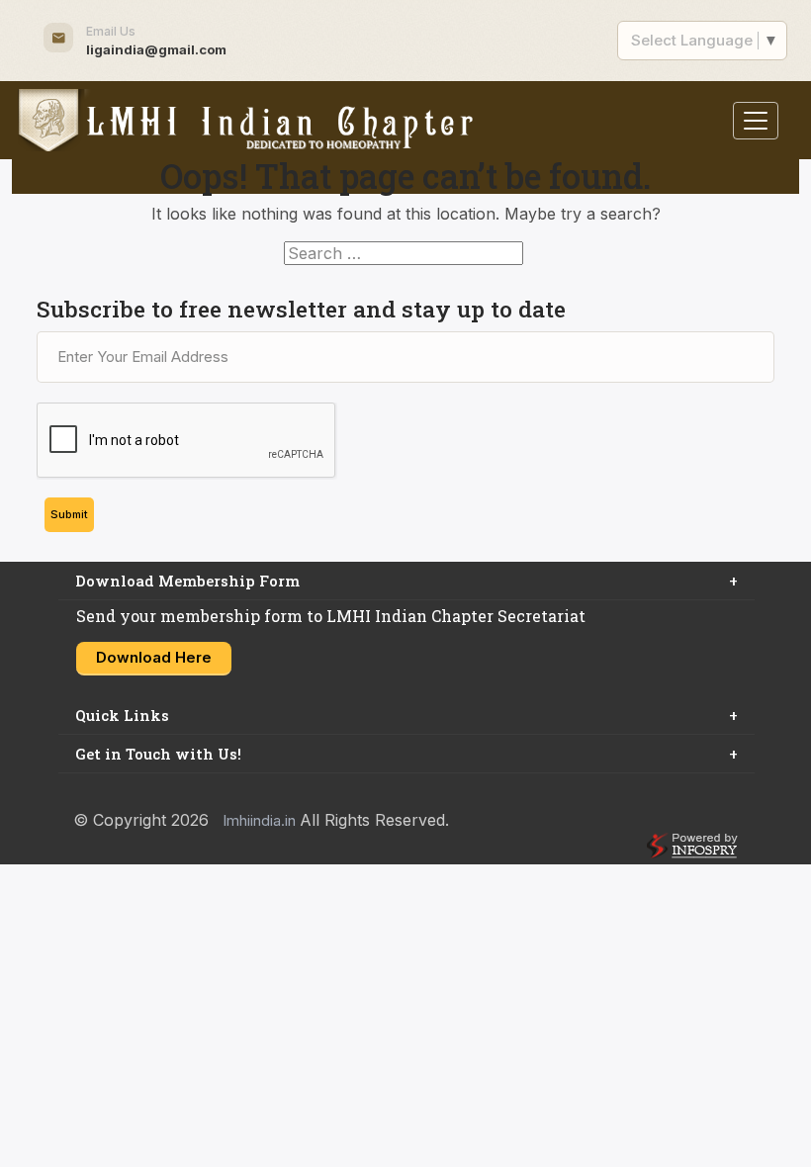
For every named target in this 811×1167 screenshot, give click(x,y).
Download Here (154, 657)
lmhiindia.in (262, 820)
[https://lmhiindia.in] (245, 120)
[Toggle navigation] (755, 120)
